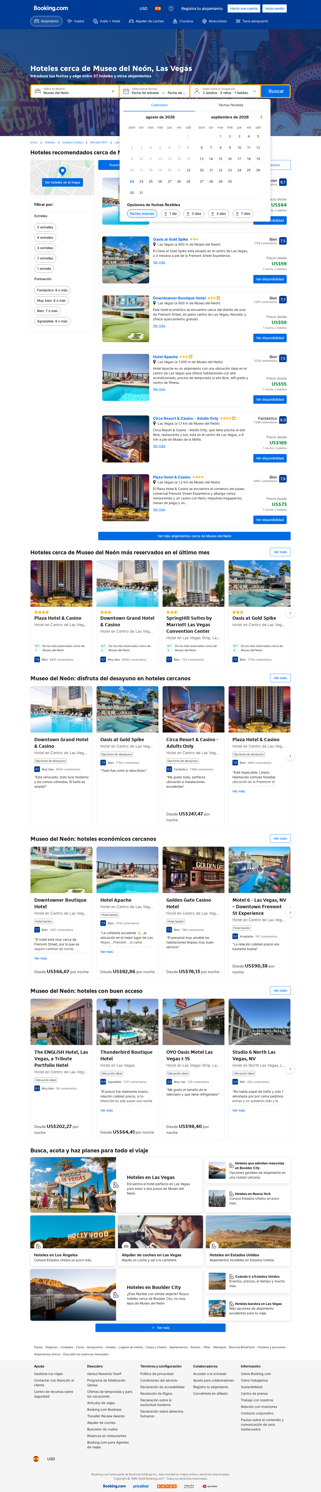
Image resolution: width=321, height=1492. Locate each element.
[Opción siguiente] (290, 613)
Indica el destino (54, 88)
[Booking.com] (51, 8)
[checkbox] (188, 136)
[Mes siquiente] (261, 117)
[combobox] (75, 92)
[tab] (159, 105)
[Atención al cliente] (171, 8)
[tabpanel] (195, 166)
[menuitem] (46, 21)
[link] (62, 227)
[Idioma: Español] (158, 8)
